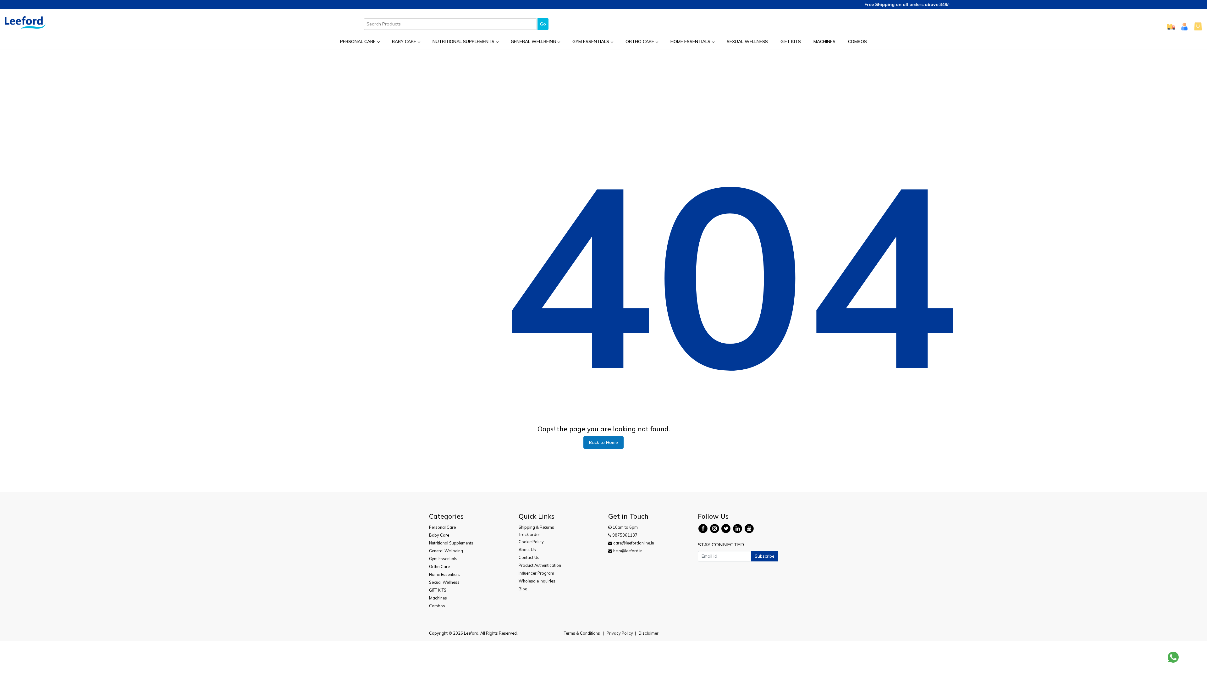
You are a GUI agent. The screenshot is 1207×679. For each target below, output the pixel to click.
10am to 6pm (625, 527)
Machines (824, 41)
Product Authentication (540, 565)
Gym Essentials (590, 41)
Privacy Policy (620, 633)
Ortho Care (640, 41)
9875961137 (624, 535)
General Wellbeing (533, 41)
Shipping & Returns (536, 527)
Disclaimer (649, 633)
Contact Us (529, 557)
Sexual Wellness (747, 41)
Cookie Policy (531, 541)
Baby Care (404, 41)
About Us (527, 549)
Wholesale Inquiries (537, 580)
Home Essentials (690, 41)
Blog (523, 588)
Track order (529, 534)
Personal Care (358, 41)
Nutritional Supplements (463, 41)
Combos (857, 41)
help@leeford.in (627, 550)
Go (543, 24)
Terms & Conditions (582, 633)
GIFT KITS (790, 41)
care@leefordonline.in (633, 542)
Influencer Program (536, 573)
